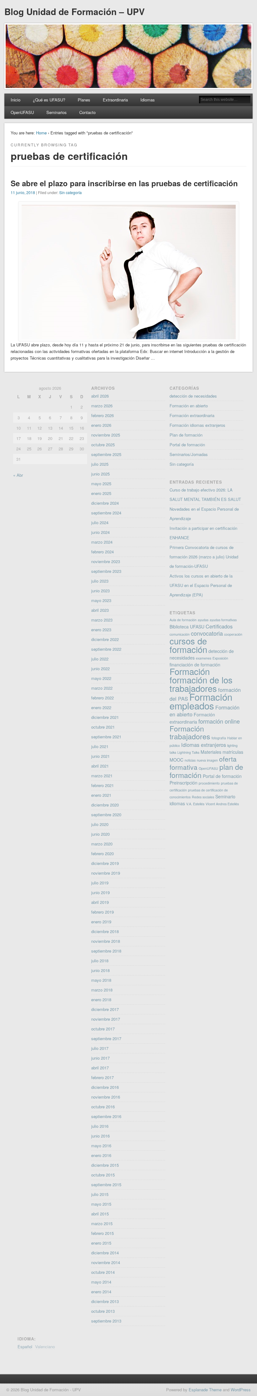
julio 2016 (99, 1126)
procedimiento (209, 783)
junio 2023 (100, 591)
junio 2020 (100, 834)
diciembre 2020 (105, 805)
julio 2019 (99, 883)
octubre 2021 (103, 727)
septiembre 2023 (106, 571)
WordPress (241, 1390)
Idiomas (147, 100)
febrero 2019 (102, 912)
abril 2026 (100, 396)
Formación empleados (201, 701)
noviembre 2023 (105, 561)
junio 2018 (100, 970)
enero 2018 (101, 999)
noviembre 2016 (105, 1097)
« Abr (18, 475)
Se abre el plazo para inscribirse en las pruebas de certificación (124, 183)
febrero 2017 (102, 1077)
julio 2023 (99, 581)
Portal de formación (187, 445)
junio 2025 (100, 474)
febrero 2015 (102, 1233)
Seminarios (56, 112)
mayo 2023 (101, 600)
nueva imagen (207, 760)
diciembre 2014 (105, 1253)
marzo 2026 (102, 406)
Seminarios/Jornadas (189, 454)
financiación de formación (195, 664)
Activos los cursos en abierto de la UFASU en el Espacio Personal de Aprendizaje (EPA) (201, 585)
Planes (84, 100)
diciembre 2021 (105, 717)
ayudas (203, 619)
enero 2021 (101, 795)
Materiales (211, 752)
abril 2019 (100, 902)
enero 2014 (101, 1292)
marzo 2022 (102, 688)
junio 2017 (100, 1058)
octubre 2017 (103, 1029)
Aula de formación (183, 619)
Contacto (87, 112)
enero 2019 (101, 922)
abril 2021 (100, 766)
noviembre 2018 (105, 941)
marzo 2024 (102, 542)
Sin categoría (70, 192)
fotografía (219, 738)
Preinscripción (183, 782)
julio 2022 (99, 659)
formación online (219, 721)
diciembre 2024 (105, 503)
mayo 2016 (101, 1146)
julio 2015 (99, 1194)
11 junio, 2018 (23, 192)
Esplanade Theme (205, 1390)
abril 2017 (100, 1068)
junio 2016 (100, 1136)
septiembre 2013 (106, 1321)
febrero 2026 (102, 415)
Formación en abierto (189, 406)
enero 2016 (101, 1155)
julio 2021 (99, 746)
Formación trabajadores (190, 732)
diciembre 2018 (105, 931)
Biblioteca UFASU (187, 626)
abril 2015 (100, 1214)
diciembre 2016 (105, 1087)
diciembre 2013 (105, 1301)
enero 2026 (101, 425)
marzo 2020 (102, 844)
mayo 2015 (101, 1204)
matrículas (233, 752)
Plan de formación (186, 435)
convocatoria (207, 633)
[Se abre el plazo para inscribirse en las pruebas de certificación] (129, 337)
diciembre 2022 (105, 639)
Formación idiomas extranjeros (197, 425)
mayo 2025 (101, 483)
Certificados (219, 626)
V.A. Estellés (195, 803)
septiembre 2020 (106, 815)
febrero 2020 (102, 853)
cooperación (233, 634)
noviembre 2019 (105, 873)
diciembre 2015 (105, 1165)
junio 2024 (100, 532)
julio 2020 (99, 824)
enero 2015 (101, 1243)
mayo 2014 (101, 1282)
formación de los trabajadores (201, 684)
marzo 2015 (102, 1223)
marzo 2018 (102, 990)
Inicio (15, 100)
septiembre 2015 (106, 1184)
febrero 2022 (102, 698)
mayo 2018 (101, 980)
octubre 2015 (103, 1175)
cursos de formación (188, 645)
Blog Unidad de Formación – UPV (74, 11)
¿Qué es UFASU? (49, 100)
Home (41, 133)
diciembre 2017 (105, 1009)
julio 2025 (99, 464)
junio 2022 (100, 668)
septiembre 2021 (106, 737)
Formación (190, 671)
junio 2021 (100, 756)
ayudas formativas (223, 619)
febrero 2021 (102, 785)
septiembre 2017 (106, 1038)
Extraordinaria (115, 100)
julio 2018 (99, 961)
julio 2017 (99, 1048)
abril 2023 (100, 610)
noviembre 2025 (105, 435)
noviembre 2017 (105, 1019)
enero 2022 (101, 707)
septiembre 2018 (106, 951)
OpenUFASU (22, 112)
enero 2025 (101, 493)
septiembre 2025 (106, 454)
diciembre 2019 (105, 863)
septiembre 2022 (106, 649)
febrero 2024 (102, 552)
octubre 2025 (103, 445)
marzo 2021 (102, 776)
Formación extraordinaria (192, 415)
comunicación (180, 634)
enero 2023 (101, 630)
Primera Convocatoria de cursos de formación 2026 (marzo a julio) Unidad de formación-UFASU (204, 556)
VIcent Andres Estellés (222, 803)
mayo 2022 (101, 678)
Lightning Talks (188, 752)
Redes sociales (203, 797)
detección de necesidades (193, 396)
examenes (203, 658)
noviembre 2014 (105, 1262)
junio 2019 (100, 892)
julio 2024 (99, 522)
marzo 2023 (102, 620)
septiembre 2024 (106, 513)
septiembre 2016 (106, 1116)
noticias (190, 760)
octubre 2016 (103, 1107)
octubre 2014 (103, 1272)
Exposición (220, 658)
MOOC (176, 760)
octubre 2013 (103, 1311)
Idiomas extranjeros (203, 744)
